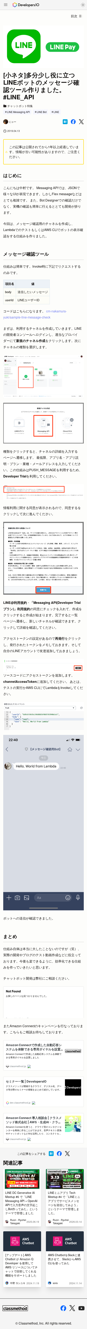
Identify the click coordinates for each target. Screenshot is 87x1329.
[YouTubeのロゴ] (81, 1308)
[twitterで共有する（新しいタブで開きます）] (81, 121)
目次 (74, 16)
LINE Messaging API (18, 112)
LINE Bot (42, 112)
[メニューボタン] (6, 5)
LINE (56, 112)
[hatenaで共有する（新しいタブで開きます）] (65, 121)
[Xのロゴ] (72, 1308)
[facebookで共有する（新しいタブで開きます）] (73, 121)
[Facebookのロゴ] (63, 1308)
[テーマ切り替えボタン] (83, 4)
